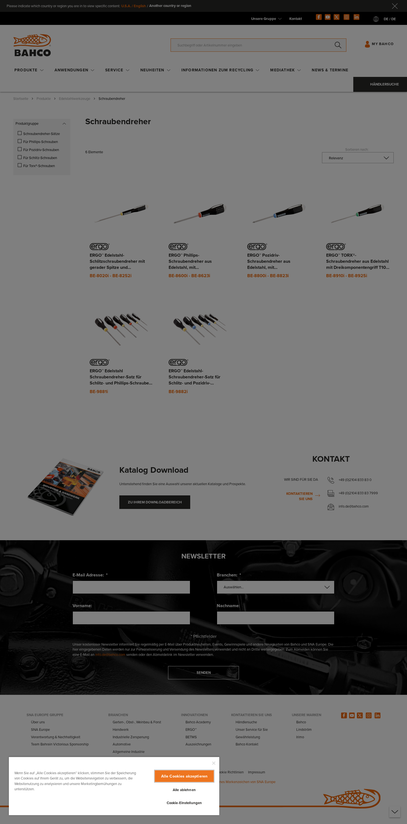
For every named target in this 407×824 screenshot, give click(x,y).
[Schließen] (213, 763)
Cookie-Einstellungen (184, 802)
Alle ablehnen (184, 789)
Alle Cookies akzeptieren (184, 776)
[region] (114, 786)
